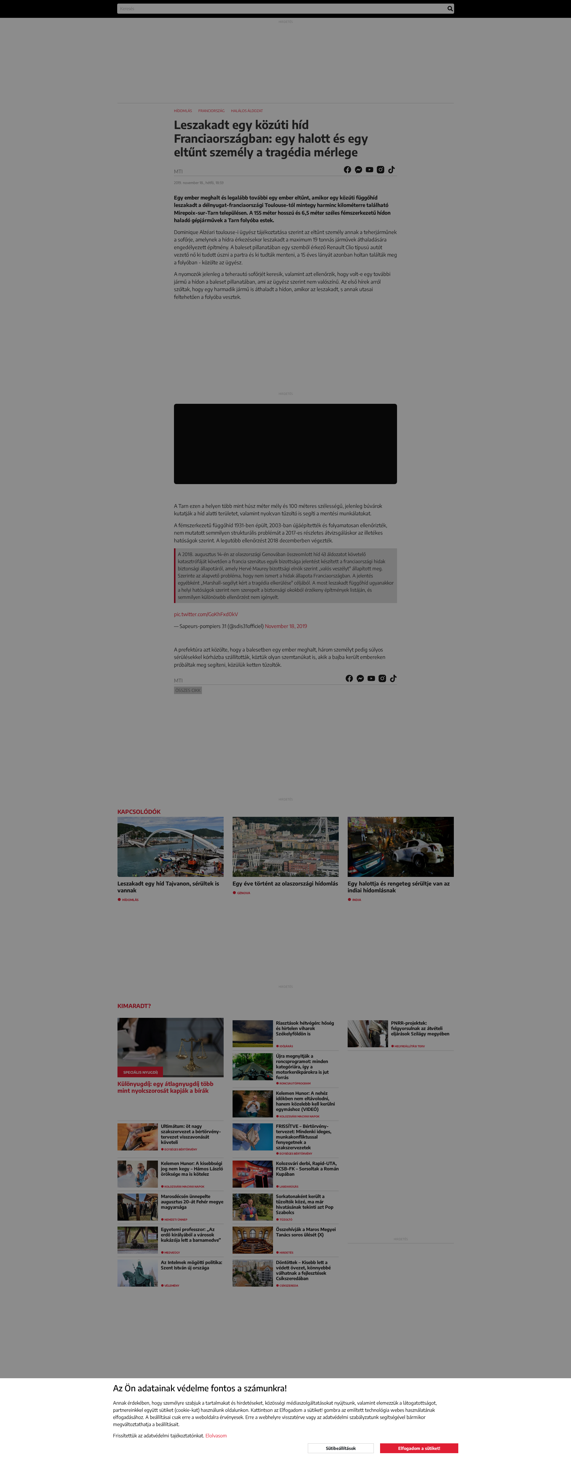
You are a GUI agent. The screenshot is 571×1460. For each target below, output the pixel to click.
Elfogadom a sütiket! (419, 1448)
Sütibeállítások (341, 1448)
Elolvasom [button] (216, 1436)
